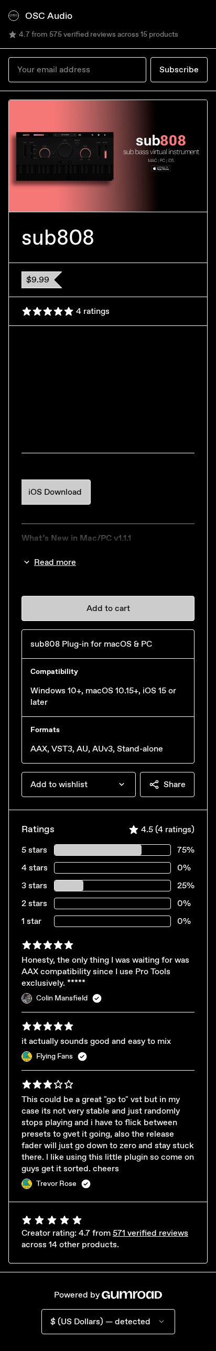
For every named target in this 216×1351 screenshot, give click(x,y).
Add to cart (108, 608)
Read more (55, 562)
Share (175, 784)
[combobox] (78, 784)
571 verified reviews (150, 1233)
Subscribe (179, 69)
